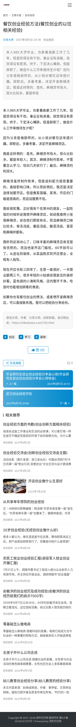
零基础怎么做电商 (17, 624)
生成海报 (15, 363)
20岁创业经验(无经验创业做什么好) (30, 530)
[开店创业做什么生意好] (14, 486)
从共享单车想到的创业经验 (23, 502)
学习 (27, 337)
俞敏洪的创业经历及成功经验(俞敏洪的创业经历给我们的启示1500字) (36, 593)
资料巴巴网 (55, 721)
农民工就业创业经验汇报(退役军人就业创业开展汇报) (36, 560)
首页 (5, 15)
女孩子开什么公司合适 (20, 653)
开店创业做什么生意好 (45, 481)
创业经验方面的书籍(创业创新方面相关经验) (37, 424)
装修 (43, 337)
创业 (12, 337)
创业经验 (48, 39)
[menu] (69, 5)
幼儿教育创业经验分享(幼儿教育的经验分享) (37, 681)
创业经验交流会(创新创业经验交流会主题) (35, 453)
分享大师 (8, 39)
